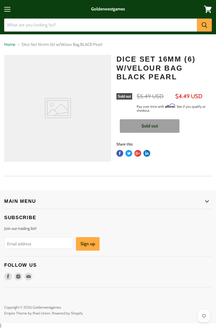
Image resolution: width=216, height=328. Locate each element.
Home (9, 44)
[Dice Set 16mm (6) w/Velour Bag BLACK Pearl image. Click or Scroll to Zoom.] (57, 108)
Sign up (87, 243)
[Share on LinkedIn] (146, 153)
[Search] (204, 25)
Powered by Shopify (67, 313)
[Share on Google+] (137, 153)
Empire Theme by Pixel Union (27, 313)
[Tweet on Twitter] (128, 153)
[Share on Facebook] (119, 153)
